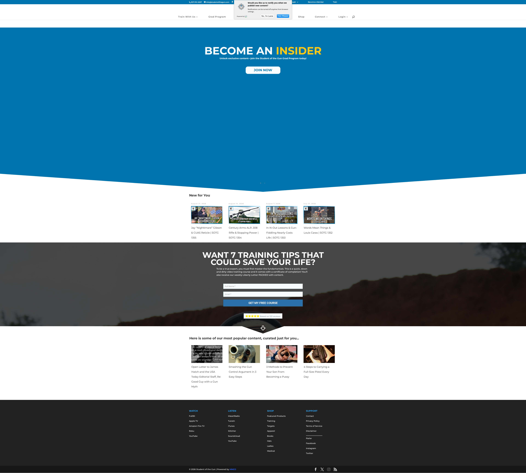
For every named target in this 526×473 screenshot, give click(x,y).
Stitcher (232, 431)
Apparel (271, 431)
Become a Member (316, 2)
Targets (271, 426)
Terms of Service (314, 426)
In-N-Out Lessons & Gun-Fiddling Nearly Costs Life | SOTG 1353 (281, 232)
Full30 (192, 416)
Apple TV (193, 421)
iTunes (231, 426)
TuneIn (231, 421)
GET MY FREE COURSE (263, 303)
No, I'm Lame (267, 16)
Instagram (311, 448)
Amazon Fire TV (197, 426)
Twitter (309, 453)
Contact (310, 416)
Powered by (241, 16)
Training (271, 421)
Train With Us (186, 17)
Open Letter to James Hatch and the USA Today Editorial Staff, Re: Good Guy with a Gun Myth (206, 376)
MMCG (233, 469)
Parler (309, 438)
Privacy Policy (313, 421)
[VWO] (247, 16)
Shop (301, 17)
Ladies (270, 446)
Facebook (311, 443)
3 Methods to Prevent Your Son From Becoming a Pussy (279, 371)
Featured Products (276, 416)
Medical (271, 451)
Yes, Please (283, 16)
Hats (269, 441)
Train (335, 2)
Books (270, 436)
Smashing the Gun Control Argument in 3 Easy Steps (242, 371)
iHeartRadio (234, 416)
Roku (191, 431)
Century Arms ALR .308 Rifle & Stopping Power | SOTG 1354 (243, 232)
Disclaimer (311, 431)
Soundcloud (234, 436)
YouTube (193, 436)
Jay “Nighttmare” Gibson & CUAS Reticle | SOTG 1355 (206, 232)
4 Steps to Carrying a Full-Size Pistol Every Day (316, 371)
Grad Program (217, 17)
